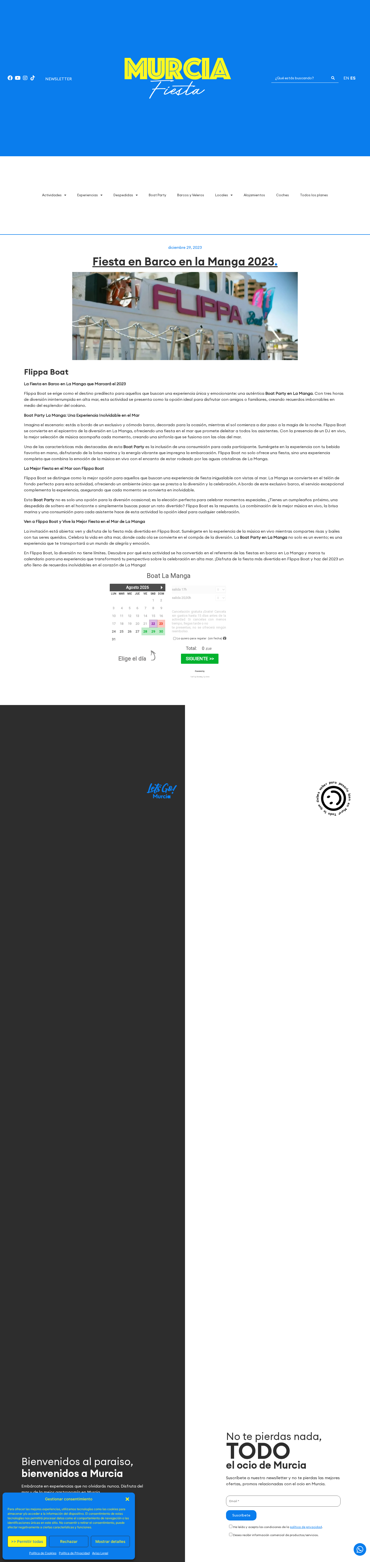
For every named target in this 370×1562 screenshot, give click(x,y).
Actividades (52, 195)
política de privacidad (306, 1527)
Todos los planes (314, 195)
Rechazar (69, 1541)
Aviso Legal (100, 1553)
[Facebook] (10, 78)
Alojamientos (254, 195)
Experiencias (87, 195)
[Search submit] (333, 78)
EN (346, 78)
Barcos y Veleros (190, 195)
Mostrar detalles (110, 1541)
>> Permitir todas (27, 1541)
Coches (282, 195)
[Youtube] (17, 78)
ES (352, 78)
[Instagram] (25, 78)
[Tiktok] (32, 78)
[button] (127, 1499)
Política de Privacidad (74, 1553)
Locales (221, 195)
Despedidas (123, 195)
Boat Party (157, 195)
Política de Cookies (42, 1553)
